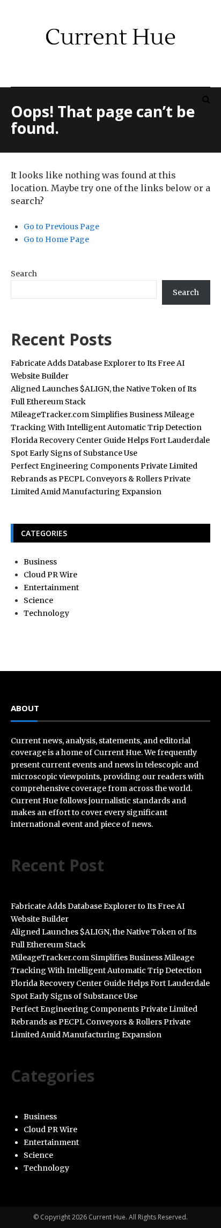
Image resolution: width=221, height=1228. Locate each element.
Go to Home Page (56, 239)
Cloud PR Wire (50, 574)
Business (40, 562)
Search (24, 273)
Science (38, 600)
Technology (46, 613)
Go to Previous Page (61, 226)
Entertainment (51, 587)
